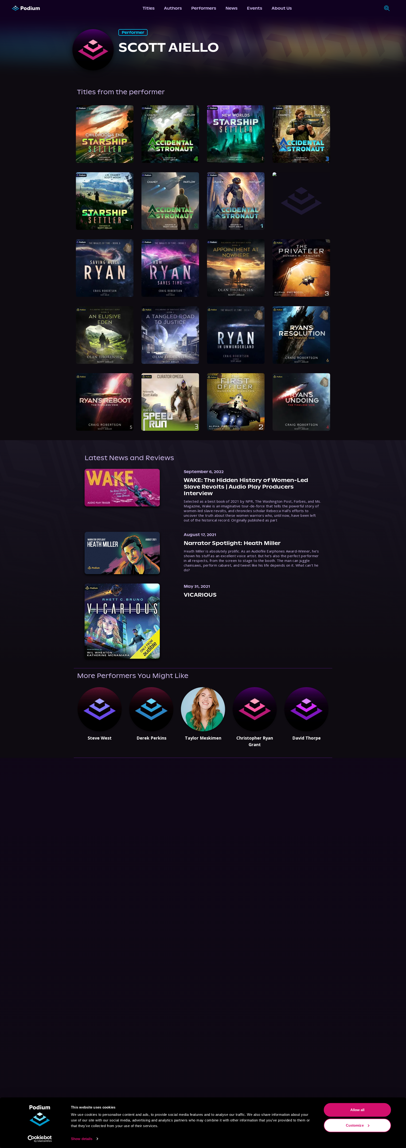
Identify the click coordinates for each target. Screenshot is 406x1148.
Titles (149, 8)
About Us (282, 8)
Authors (173, 8)
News (232, 8)
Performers (203, 8)
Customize (355, 1125)
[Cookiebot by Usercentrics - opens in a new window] (39, 1138)
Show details (81, 1139)
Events (254, 8)
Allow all (357, 1110)
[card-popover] (104, 134)
